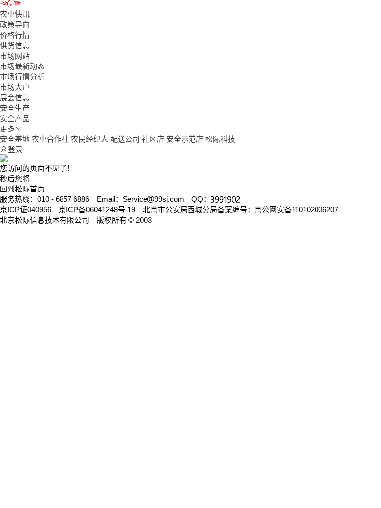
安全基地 (15, 139)
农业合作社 (50, 139)
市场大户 (15, 87)
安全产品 (15, 118)
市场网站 (15, 56)
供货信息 (15, 45)
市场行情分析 (22, 76)
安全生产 (15, 108)
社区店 (153, 139)
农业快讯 (15, 14)
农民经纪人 (89, 139)
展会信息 (15, 97)
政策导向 (15, 24)
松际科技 (220, 139)
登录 (15, 149)
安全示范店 (184, 139)
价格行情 (15, 35)
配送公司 (125, 139)
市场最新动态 (22, 66)
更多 (7, 129)
